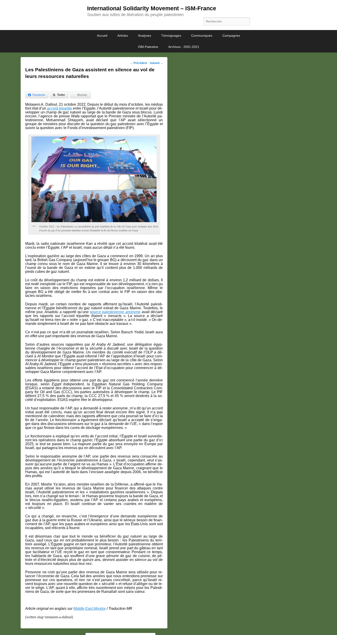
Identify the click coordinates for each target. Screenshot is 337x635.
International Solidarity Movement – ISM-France (151, 8)
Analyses (144, 35)
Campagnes (231, 35)
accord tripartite (59, 108)
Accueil (102, 35)
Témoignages (171, 35)
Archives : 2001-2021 (183, 47)
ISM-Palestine (148, 47)
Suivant (156, 63)
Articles (122, 35)
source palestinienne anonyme (115, 312)
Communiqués (201, 35)
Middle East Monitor (89, 608)
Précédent (138, 63)
